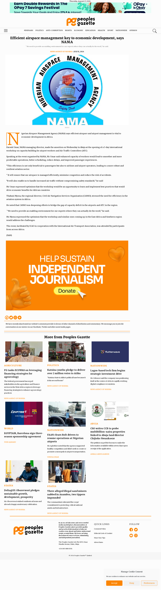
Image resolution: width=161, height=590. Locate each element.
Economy (78, 30)
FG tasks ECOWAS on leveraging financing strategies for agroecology (23, 373)
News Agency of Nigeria (61, 52)
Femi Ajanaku (10, 442)
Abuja (94, 423)
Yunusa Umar (53, 457)
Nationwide (121, 30)
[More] (19, 317)
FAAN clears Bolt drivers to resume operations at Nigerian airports (65, 438)
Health (101, 30)
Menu (9, 31)
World (8, 428)
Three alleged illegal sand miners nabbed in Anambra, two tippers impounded (67, 494)
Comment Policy (100, 529)
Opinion (133, 30)
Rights (68, 30)
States (8, 485)
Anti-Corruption (54, 30)
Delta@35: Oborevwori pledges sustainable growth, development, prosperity (21, 493)
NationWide (98, 365)
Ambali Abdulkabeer (99, 454)
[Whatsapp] (15, 317)
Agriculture (13, 365)
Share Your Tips (99, 538)
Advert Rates (98, 542)
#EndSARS (28, 30)
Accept (114, 583)
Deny (131, 583)
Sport (110, 30)
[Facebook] (7, 317)
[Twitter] (11, 317)
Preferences (149, 583)
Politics (39, 30)
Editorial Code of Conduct (103, 533)
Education (90, 30)
